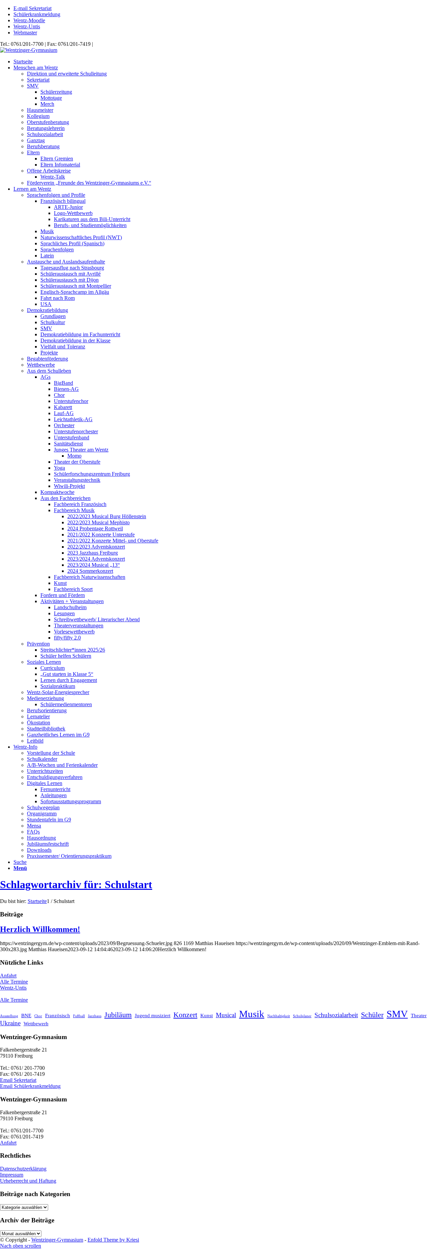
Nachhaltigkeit (278, 1016)
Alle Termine (14, 982)
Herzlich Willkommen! (40, 929)
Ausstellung (9, 1016)
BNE (26, 1015)
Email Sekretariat (18, 1080)
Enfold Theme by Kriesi (113, 1240)
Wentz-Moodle (29, 20)
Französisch (57, 1015)
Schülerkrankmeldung (36, 14)
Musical (226, 1015)
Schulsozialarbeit (336, 1015)
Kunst (206, 1015)
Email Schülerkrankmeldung (30, 1086)
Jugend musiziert (152, 1015)
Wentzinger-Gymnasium (57, 1240)
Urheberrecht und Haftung (28, 1181)
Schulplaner (302, 1016)
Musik (251, 1013)
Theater (419, 1015)
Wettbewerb (36, 1023)
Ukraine (10, 1023)
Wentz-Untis (26, 26)
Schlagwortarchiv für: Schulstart (76, 884)
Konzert (185, 1014)
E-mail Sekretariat (32, 8)
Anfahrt (8, 975)
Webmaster (25, 32)
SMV (397, 1013)
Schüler (372, 1014)
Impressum (11, 1175)
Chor (38, 1016)
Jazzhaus (94, 1016)
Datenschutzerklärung (23, 1169)
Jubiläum (118, 1014)
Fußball (79, 1016)
